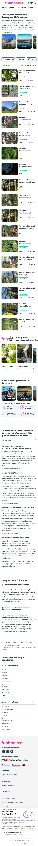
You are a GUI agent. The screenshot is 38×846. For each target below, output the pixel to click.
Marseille (5, 686)
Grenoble (5, 678)
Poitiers (4, 698)
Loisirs (4, 7)
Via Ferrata (5, 706)
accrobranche (30, 20)
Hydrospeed (6, 723)
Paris (3, 695)
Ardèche (4, 672)
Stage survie (6, 729)
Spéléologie (6, 718)
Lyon (3, 684)
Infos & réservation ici (12, 468)
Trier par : (27, 65)
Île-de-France (6, 681)
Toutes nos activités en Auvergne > (16, 403)
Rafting (4, 715)
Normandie (5, 692)
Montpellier (5, 689)
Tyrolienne (5, 726)
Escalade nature (7, 720)
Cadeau (12, 7)
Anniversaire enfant (25, 7)
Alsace (4, 669)
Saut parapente (7, 732)
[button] (31, 3)
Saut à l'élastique (7, 709)
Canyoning (5, 712)
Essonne (4, 675)
